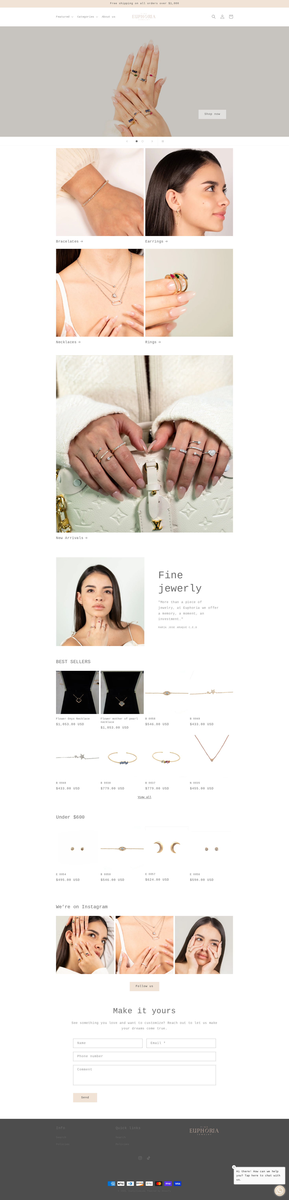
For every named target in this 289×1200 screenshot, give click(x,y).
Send (85, 1097)
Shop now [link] (212, 114)
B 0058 (150, 718)
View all (144, 797)
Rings (151, 342)
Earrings (154, 242)
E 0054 (61, 874)
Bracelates (67, 242)
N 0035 (195, 783)
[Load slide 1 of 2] (137, 141)
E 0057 (150, 874)
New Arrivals (69, 538)
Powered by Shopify (159, 1191)
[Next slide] (152, 141)
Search (61, 1137)
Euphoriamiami (137, 1191)
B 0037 (150, 783)
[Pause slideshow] (162, 141)
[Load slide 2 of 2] (142, 141)
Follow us (144, 986)
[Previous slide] (127, 141)
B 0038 (106, 783)
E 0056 (195, 874)
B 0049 (195, 718)
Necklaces (66, 342)
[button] (64, 17)
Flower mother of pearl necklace (119, 720)
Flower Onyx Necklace (73, 718)
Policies (63, 1144)
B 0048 (61, 783)
